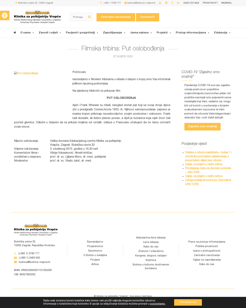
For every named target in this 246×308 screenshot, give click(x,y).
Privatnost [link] (210, 3)
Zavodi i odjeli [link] (48, 32)
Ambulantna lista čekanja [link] (151, 238)
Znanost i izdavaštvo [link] (151, 251)
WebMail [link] (226, 3)
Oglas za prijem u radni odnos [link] (204, 164)
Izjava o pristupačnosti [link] (206, 251)
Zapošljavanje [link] (112, 32)
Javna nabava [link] (139, 32)
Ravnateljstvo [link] (95, 242)
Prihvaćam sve (188, 302)
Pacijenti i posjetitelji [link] (80, 32)
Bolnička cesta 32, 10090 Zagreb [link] (35, 3)
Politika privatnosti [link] (207, 246)
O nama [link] (25, 32)
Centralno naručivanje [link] (116, 17)
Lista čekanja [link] (151, 242)
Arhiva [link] (95, 264)
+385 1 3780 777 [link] (112, 3)
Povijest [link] (95, 260)
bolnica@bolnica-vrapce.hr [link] (141, 3)
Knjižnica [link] (151, 260)
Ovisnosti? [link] (147, 17)
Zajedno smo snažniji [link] (202, 126)
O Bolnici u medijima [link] (95, 255)
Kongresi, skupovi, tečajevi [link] (151, 256)
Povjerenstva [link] (95, 246)
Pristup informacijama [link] (191, 32)
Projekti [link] (162, 32)
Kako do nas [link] (191, 3)
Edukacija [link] (220, 32)
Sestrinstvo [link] (95, 251)
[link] (4, 15)
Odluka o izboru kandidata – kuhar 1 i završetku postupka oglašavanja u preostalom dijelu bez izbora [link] (208, 156)
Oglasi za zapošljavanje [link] (207, 260)
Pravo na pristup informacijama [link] (206, 242)
